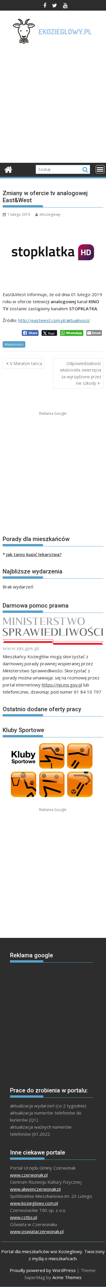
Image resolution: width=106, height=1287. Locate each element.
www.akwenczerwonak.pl (35, 1189)
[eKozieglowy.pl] (8, 168)
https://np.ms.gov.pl (62, 685)
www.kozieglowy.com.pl (34, 1203)
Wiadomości (14, 344)
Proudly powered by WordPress (43, 1270)
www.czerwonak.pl (29, 1175)
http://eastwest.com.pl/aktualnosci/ (54, 320)
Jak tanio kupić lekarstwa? (34, 554)
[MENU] (100, 169)
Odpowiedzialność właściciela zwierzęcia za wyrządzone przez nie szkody (80, 373)
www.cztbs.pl (23, 1217)
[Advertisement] (53, 105)
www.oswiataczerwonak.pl (37, 1231)
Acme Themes (67, 1277)
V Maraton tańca (26, 363)
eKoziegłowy (49, 214)
